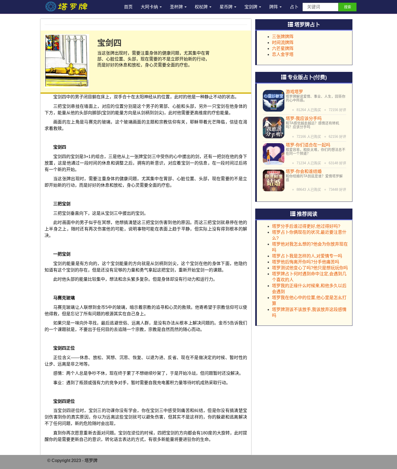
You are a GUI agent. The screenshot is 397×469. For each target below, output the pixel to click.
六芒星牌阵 (283, 48)
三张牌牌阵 (283, 36)
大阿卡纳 (150, 7)
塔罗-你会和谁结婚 (304, 171)
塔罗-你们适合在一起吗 (308, 145)
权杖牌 (202, 7)
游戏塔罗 (294, 91)
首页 (128, 7)
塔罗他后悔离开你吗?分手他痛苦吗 (305, 262)
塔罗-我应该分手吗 (304, 118)
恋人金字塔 (283, 54)
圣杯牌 (177, 7)
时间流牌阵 (283, 42)
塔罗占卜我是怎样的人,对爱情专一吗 (307, 256)
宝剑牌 (251, 7)
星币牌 (227, 7)
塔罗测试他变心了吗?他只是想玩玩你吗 (310, 268)
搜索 (347, 7)
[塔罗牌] (66, 7)
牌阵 (274, 7)
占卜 (294, 7)
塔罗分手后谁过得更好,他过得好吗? (306, 226)
